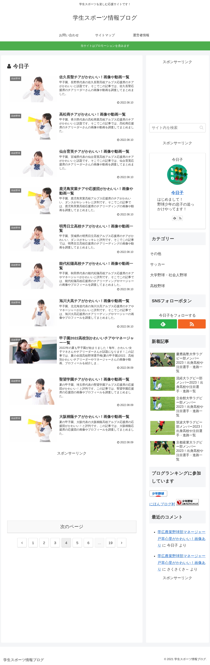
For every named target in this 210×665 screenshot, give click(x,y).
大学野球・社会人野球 (168, 275)
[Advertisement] (71, 485)
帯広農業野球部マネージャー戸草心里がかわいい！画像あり (181, 538)
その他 (155, 254)
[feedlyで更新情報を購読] (174, 218)
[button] (201, 127)
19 (110, 543)
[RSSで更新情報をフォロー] (180, 218)
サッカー (157, 264)
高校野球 (157, 286)
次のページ (71, 526)
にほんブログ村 (162, 504)
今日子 (177, 192)
